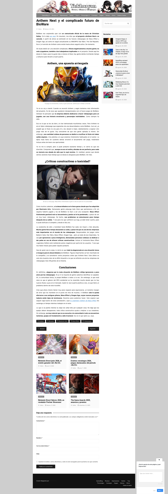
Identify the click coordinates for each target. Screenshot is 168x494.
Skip (154, 490)
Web (37, 454)
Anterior (42, 329)
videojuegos (88, 321)
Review (54, 15)
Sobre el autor (121, 15)
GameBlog (45, 15)
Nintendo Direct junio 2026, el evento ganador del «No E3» (50, 362)
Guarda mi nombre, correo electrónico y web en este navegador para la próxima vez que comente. (68, 462)
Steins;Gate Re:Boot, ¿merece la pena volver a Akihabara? (123, 73)
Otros (113, 15)
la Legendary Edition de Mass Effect (83, 301)
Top (77, 15)
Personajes (84, 15)
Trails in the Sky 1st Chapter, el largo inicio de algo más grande (122, 51)
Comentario (40, 421)
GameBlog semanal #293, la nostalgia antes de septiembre (122, 62)
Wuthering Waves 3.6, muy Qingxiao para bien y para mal (123, 84)
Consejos (94, 15)
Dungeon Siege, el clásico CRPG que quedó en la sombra (122, 41)
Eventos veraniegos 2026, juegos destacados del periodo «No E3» (83, 363)
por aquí (53, 36)
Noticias (41, 357)
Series (71, 15)
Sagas (101, 15)
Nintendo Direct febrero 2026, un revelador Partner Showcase (51, 401)
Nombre (39, 438)
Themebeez (53, 481)
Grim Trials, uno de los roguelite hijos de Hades (122, 94)
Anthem (41, 321)
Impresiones (63, 15)
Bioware (51, 321)
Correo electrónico (42, 446)
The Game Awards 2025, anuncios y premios (80, 401)
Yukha (39, 29)
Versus (108, 15)
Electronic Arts (63, 321)
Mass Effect (75, 321)
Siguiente (93, 329)
